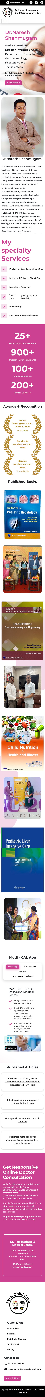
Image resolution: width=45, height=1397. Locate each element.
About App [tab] (13, 967)
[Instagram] (42, 2)
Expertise (12, 1334)
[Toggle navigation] (4, 21)
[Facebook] (31, 2)
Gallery (10, 1349)
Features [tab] (22, 971)
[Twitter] (36, 2)
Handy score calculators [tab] (22, 976)
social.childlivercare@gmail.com (25, 1369)
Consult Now (13, 83)
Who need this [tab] (30, 967)
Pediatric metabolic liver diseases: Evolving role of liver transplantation (22, 1140)
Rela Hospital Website (20, 1198)
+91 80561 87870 (16, 1364)
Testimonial (13, 1344)
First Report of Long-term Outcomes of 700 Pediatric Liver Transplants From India (22, 1081)
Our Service (13, 1328)
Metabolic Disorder (16, 1339)
